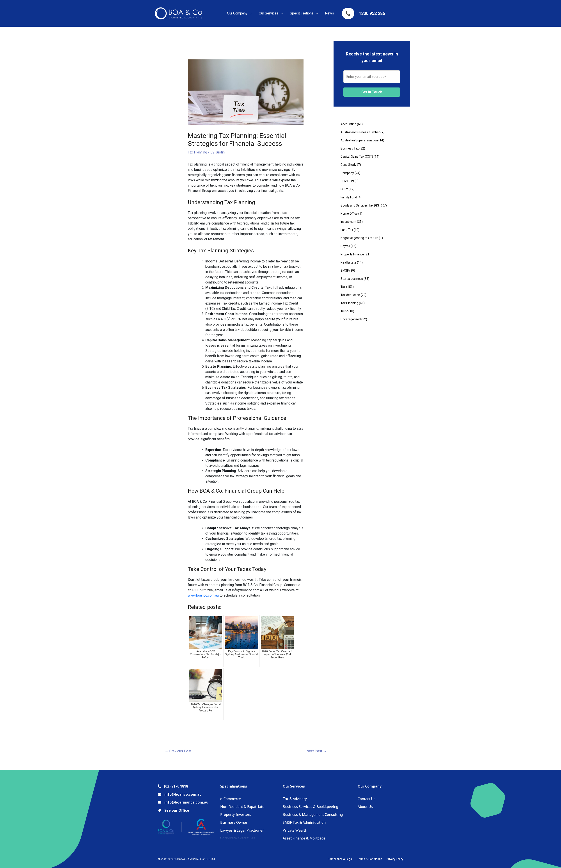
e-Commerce (230, 798)
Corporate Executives (237, 838)
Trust (344, 311)
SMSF (345, 270)
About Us (365, 806)
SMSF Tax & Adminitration (304, 822)
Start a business (352, 278)
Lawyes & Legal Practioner (242, 830)
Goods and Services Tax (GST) (361, 205)
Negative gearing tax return (359, 238)
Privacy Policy (395, 859)
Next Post (317, 751)
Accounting (348, 124)
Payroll (345, 246)
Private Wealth (295, 830)
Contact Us (366, 798)
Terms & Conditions (369, 859)
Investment (348, 221)
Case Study (348, 164)
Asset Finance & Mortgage (304, 838)
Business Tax (350, 148)
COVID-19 (347, 181)
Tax (343, 287)
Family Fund (349, 197)
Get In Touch (371, 92)
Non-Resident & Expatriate (242, 806)
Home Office (349, 213)
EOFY (344, 189)
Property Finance (352, 254)
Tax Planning (197, 152)
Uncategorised (351, 319)
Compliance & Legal (340, 859)
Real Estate (348, 262)
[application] (249, 13)
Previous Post (178, 751)
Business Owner (233, 822)
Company (347, 173)
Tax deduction (350, 295)
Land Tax (347, 230)
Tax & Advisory (295, 798)
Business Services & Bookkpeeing (310, 806)
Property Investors (235, 814)
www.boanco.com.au (203, 595)
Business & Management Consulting (313, 814)
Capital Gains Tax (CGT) (357, 156)
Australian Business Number (360, 132)
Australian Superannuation (359, 140)
